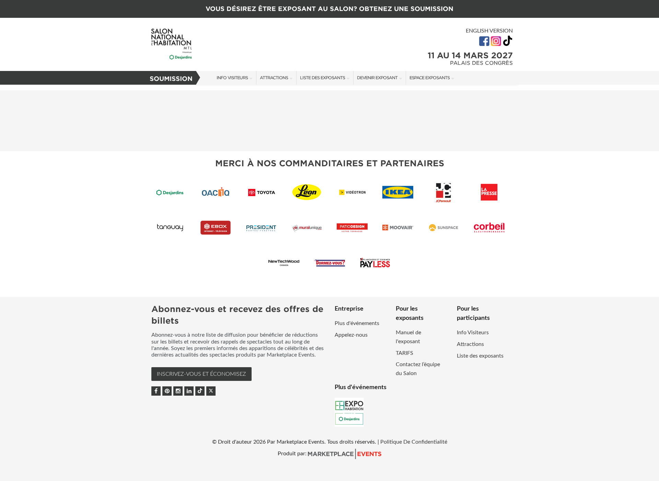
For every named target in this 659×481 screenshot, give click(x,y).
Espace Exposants (429, 77)
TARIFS (404, 353)
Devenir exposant (377, 77)
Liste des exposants (322, 77)
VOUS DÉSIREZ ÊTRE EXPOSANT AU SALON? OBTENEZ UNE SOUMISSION (329, 8)
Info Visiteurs (232, 77)
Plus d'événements (357, 323)
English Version (489, 31)
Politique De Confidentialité (413, 442)
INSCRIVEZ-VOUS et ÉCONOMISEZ (201, 374)
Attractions (274, 77)
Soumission (171, 78)
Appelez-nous (351, 335)
